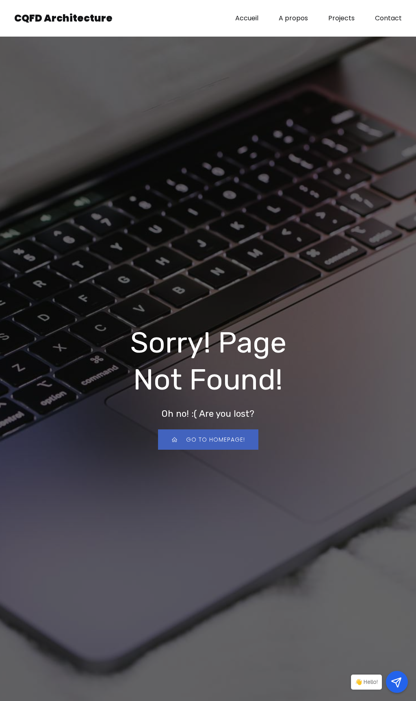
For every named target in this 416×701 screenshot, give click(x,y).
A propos (293, 18)
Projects (341, 18)
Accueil (246, 18)
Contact (388, 18)
